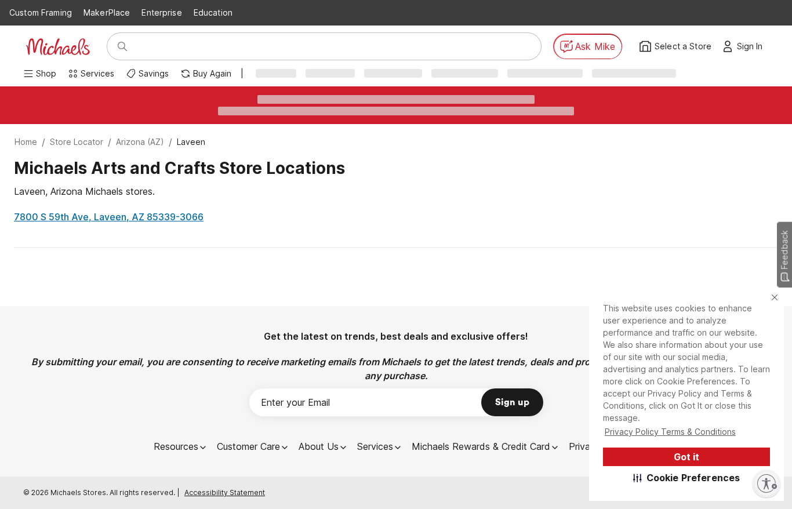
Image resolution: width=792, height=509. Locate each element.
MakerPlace (106, 12)
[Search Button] (122, 46)
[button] (687, 477)
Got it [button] (686, 457)
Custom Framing (40, 12)
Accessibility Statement (224, 492)
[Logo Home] (58, 46)
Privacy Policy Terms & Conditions (670, 432)
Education (213, 12)
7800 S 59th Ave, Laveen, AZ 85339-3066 (109, 217)
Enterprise (161, 12)
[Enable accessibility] (766, 483)
